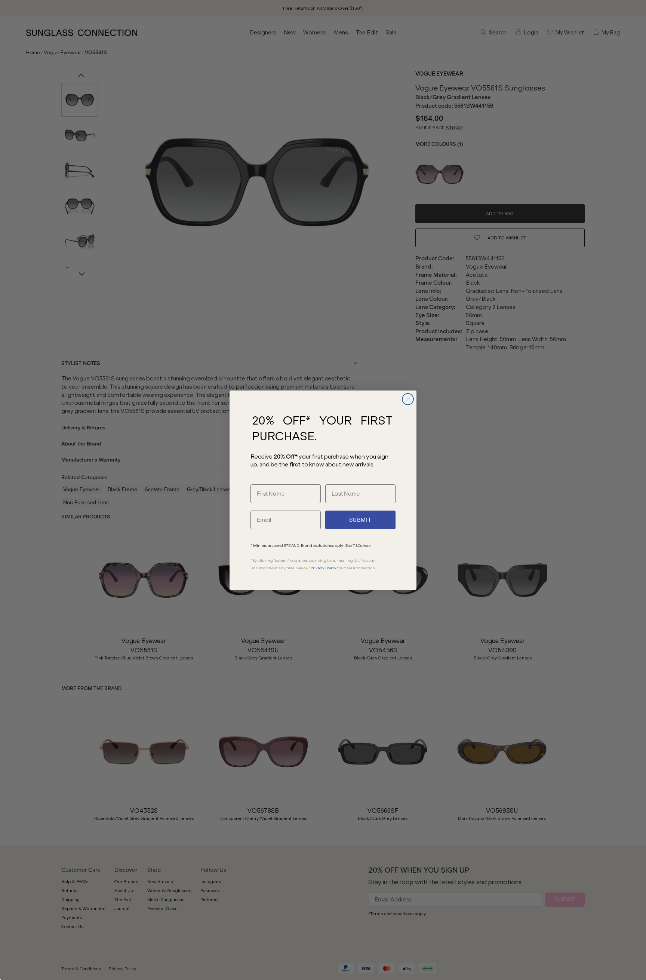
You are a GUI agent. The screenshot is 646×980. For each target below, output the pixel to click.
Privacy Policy (323, 568)
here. (367, 545)
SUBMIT (360, 520)
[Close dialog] (407, 399)
